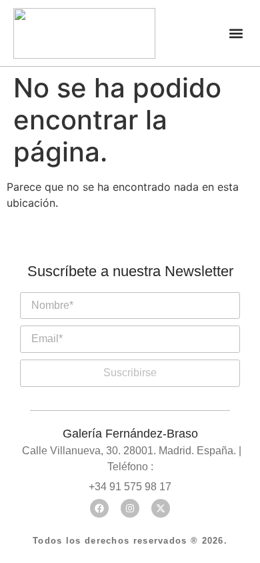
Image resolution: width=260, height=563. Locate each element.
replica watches (89, 285)
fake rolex (178, 285)
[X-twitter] (160, 508)
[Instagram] (130, 508)
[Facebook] (99, 508)
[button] (236, 33)
